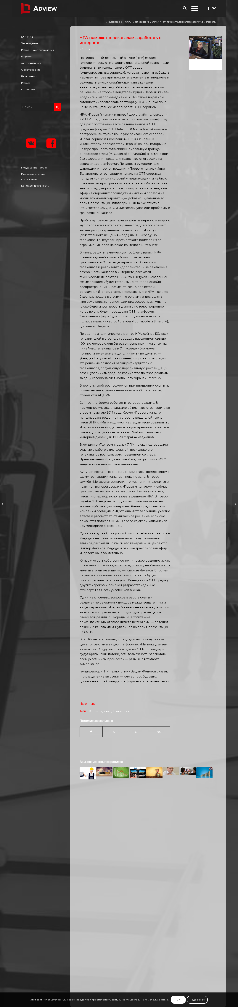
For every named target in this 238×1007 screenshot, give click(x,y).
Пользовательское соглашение (33, 176)
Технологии (120, 711)
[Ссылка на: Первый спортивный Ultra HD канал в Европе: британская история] (104, 771)
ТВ (89, 711)
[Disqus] (151, 842)
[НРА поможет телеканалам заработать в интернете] (205, 53)
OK (178, 999)
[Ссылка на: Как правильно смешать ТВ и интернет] (188, 771)
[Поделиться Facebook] (91, 732)
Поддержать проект (34, 167)
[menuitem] (185, 8)
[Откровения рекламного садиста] (3, 503)
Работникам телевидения (37, 49)
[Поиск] (185, 8)
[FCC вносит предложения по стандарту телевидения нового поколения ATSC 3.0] (235, 503)
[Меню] (193, 8)
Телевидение (101, 711)
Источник (87, 703)
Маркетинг (28, 56)
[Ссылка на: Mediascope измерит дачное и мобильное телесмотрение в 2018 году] (154, 772)
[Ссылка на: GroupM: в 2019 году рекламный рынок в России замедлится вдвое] (121, 772)
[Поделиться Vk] (159, 732)
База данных (29, 76)
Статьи (86, 49)
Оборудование (31, 69)
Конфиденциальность (35, 185)
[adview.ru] (39, 8)
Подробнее (197, 999)
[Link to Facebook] (208, 8)
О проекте (28, 89)
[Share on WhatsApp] (136, 732)
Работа (25, 82)
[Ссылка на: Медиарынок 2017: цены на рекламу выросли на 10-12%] (204, 772)
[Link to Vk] (214, 8)
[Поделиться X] (114, 732)
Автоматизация (31, 63)
